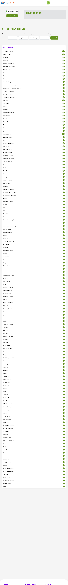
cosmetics (33, 256)
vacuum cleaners (33, 149)
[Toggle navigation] (65, 3)
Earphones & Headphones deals (33, 88)
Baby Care (33, 223)
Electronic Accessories (33, 125)
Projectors (33, 351)
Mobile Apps (33, 382)
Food (33, 207)
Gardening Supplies (33, 425)
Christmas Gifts (33, 348)
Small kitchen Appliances (33, 220)
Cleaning (33, 434)
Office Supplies (33, 306)
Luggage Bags (33, 437)
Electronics (33, 100)
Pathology (33, 410)
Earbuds (33, 72)
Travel (33, 171)
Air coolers (33, 330)
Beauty (33, 128)
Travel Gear (33, 376)
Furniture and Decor (33, 189)
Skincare (33, 60)
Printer (33, 198)
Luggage (33, 263)
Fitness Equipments (33, 266)
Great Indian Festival (33, 471)
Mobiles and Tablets (33, 63)
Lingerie (33, 278)
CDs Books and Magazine (33, 404)
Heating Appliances (33, 364)
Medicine (33, 318)
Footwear (33, 76)
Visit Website (12, 16)
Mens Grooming (33, 379)
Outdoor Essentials (33, 480)
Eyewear (33, 342)
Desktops (33, 186)
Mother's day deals (33, 275)
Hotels (33, 217)
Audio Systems (33, 293)
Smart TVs (33, 103)
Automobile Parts (33, 428)
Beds (33, 361)
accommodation (33, 232)
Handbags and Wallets (33, 192)
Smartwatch (33, 118)
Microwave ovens (33, 287)
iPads (33, 456)
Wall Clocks (33, 477)
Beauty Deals (33, 115)
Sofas (33, 321)
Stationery (33, 447)
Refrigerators (33, 146)
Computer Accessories (33, 195)
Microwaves (33, 345)
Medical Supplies (33, 180)
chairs (33, 235)
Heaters (33, 312)
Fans (33, 453)
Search (53, 38)
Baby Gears (33, 244)
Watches (33, 57)
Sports (33, 299)
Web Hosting (33, 416)
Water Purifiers (33, 462)
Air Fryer (33, 177)
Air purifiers (33, 394)
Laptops (33, 79)
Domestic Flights (33, 137)
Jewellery (33, 131)
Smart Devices (33, 214)
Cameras (33, 339)
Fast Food (33, 422)
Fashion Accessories (33, 112)
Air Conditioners (33, 161)
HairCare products (33, 94)
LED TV (33, 140)
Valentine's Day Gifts (33, 324)
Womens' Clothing (33, 51)
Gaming (33, 247)
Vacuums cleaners (33, 296)
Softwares (33, 431)
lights (33, 391)
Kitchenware (33, 281)
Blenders (33, 370)
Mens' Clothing (33, 54)
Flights (33, 204)
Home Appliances (33, 155)
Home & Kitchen (33, 152)
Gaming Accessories (33, 468)
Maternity (33, 413)
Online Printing (33, 407)
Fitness (33, 210)
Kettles (33, 253)
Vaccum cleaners (33, 250)
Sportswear (33, 183)
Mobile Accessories (33, 122)
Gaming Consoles (33, 309)
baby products (33, 229)
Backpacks (33, 459)
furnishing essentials (33, 358)
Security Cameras (33, 201)
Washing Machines (33, 91)
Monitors (33, 109)
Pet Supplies (33, 397)
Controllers (33, 367)
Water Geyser (33, 483)
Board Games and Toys (33, 226)
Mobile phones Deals (33, 66)
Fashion (33, 168)
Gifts (33, 486)
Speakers (33, 164)
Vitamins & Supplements (33, 97)
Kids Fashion (33, 238)
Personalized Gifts (33, 336)
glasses (33, 315)
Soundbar (33, 272)
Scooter (33, 465)
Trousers (33, 327)
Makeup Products (33, 302)
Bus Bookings (33, 419)
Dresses (33, 260)
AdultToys (33, 450)
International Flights (33, 158)
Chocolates (33, 385)
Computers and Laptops (33, 85)
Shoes (33, 106)
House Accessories (33, 269)
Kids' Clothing (33, 82)
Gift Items (33, 333)
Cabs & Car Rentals (33, 440)
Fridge (33, 373)
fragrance (33, 355)
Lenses (33, 388)
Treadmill (33, 474)
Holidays (33, 284)
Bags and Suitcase (33, 143)
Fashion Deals (33, 134)
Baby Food (33, 401)
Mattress (33, 174)
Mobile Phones (33, 69)
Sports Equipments (33, 241)
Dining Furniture (33, 290)
